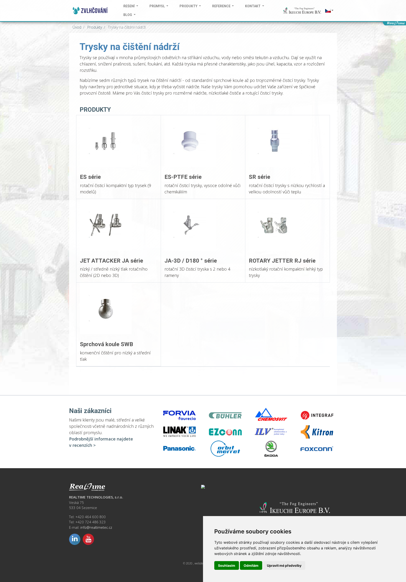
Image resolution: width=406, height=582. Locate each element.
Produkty (94, 27)
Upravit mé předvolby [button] (284, 565)
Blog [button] (128, 15)
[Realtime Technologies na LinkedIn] (74, 539)
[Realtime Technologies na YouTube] (88, 539)
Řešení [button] (129, 6)
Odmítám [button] (251, 565)
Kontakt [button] (253, 6)
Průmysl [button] (157, 6)
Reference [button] (221, 6)
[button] (329, 10)
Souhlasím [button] (226, 565)
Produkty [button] (189, 6)
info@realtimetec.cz (96, 527)
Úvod (77, 27)
